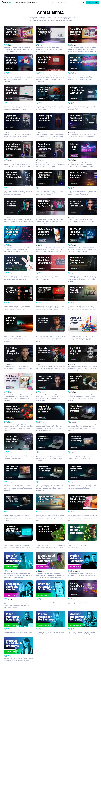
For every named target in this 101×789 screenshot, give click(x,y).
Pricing (29, 2)
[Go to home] (7, 2)
